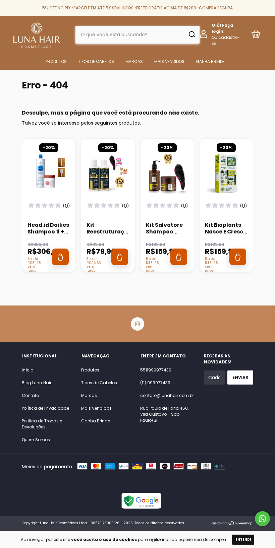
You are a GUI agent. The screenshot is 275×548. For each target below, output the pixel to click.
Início (27, 370)
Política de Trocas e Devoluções (42, 424)
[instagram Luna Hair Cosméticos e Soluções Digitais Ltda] (137, 324)
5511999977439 (155, 370)
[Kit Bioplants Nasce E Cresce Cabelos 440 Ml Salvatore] (226, 174)
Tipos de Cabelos (96, 61)
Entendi (243, 539)
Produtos (56, 61)
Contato (30, 395)
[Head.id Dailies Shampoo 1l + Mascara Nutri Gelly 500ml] (49, 174)
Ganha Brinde (210, 61)
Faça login (222, 28)
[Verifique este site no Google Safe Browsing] (140, 507)
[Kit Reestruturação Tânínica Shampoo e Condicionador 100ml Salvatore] (108, 174)
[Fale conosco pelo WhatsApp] (262, 518)
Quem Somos (36, 439)
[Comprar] (60, 257)
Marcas (134, 61)
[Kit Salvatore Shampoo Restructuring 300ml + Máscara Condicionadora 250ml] (167, 174)
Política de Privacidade (45, 408)
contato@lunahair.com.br (167, 395)
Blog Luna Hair (36, 383)
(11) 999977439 (155, 383)
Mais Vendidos (169, 61)
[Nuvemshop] (232, 524)
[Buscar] (191, 34)
